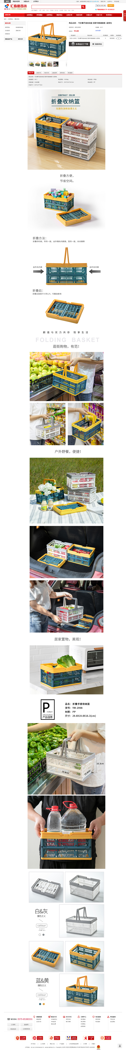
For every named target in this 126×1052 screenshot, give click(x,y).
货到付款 (68, 1019)
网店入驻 (52, 1044)
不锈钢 (51, 10)
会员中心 (109, 1)
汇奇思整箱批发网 (73, 1044)
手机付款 (112, 1019)
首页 (7, 1)
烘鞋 (44, 10)
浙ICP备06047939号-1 (84, 1047)
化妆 (69, 10)
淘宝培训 (11, 1027)
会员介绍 (38, 1021)
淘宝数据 (83, 1019)
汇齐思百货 (24, 1027)
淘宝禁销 (83, 1021)
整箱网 (24, 1023)
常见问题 (116, 1)
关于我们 (33, 1044)
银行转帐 (68, 1021)
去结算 (110, 5)
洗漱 (65, 10)
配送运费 (53, 1024)
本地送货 (53, 1021)
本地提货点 (54, 1019)
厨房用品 (7, 27)
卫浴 (47, 10)
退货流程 (97, 1019)
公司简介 (36, 1)
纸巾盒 (56, 10)
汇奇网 (11, 1023)
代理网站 (83, 1024)
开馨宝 (93, 1044)
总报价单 (69, 15)
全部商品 (30, 15)
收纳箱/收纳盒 (19, 27)
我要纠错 (119, 72)
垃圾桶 (61, 10)
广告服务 (61, 1044)
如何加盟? (98, 30)
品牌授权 (83, 1026)
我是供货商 (16, 1)
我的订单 (103, 1)
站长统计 (92, 1047)
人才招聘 (42, 1044)
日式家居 (7, 30)
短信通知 (112, 1021)
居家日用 (18, 30)
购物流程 (38, 1019)
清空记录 (20, 39)
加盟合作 (26, 1)
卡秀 (40, 10)
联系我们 (109, 15)
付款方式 (99, 15)
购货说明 (79, 15)
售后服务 (97, 1021)
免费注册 (96, 1)
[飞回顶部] (120, 1046)
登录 (91, 1)
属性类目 (17, 19)
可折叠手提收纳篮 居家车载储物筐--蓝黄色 (89, 38)
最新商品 (59, 15)
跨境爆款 (40, 15)
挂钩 (73, 10)
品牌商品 (49, 15)
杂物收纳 (7, 34)
